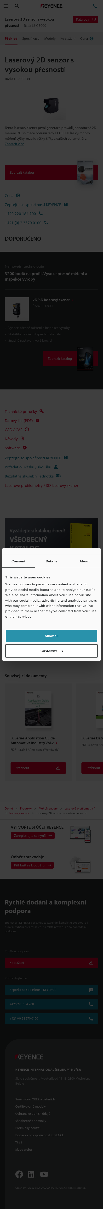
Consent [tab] (18, 561)
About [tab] (85, 561)
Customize (49, 651)
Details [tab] (51, 561)
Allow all (51, 636)
